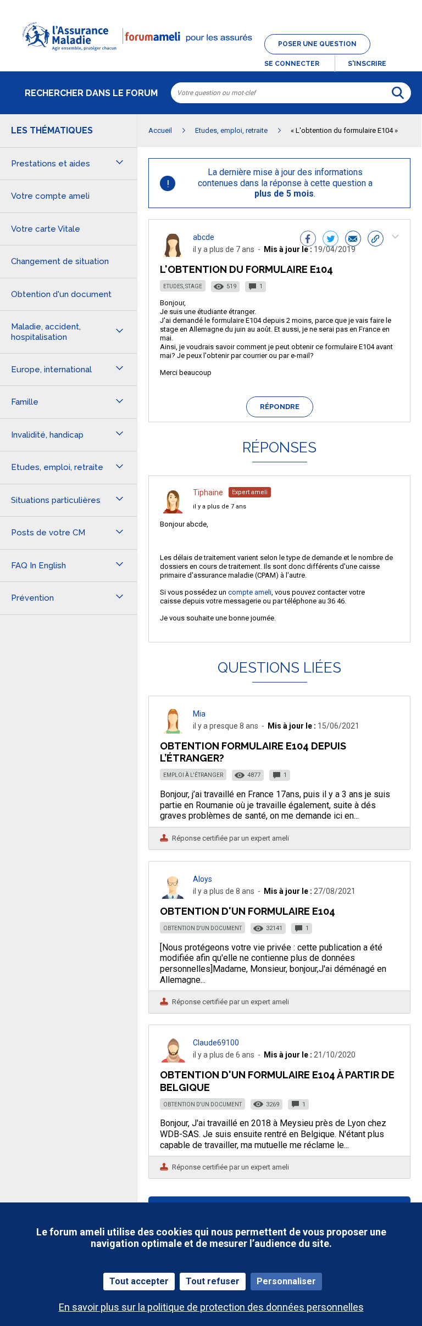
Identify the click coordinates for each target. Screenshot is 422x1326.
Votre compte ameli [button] (50, 196)
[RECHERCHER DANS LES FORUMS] (398, 92)
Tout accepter (139, 1281)
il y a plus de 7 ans (219, 506)
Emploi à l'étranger (193, 775)
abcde (203, 237)
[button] (211, 57)
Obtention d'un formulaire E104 (247, 911)
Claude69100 (216, 1042)
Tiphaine (208, 492)
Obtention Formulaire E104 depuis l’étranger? (253, 752)
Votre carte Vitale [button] (45, 229)
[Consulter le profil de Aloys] (173, 896)
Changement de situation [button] (60, 261)
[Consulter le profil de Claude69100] (173, 1059)
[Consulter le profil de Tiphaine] (173, 510)
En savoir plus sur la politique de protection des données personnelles (211, 1307)
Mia (199, 713)
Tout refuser (213, 1281)
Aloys (202, 879)
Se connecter (291, 64)
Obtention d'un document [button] (61, 294)
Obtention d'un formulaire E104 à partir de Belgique (277, 1081)
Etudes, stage (182, 286)
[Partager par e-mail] (353, 240)
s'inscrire (367, 64)
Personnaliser (286, 1281)
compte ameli (249, 592)
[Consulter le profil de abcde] (173, 254)
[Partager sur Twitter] (330, 240)
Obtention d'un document (202, 928)
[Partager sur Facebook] (308, 240)
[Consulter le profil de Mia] (173, 730)
